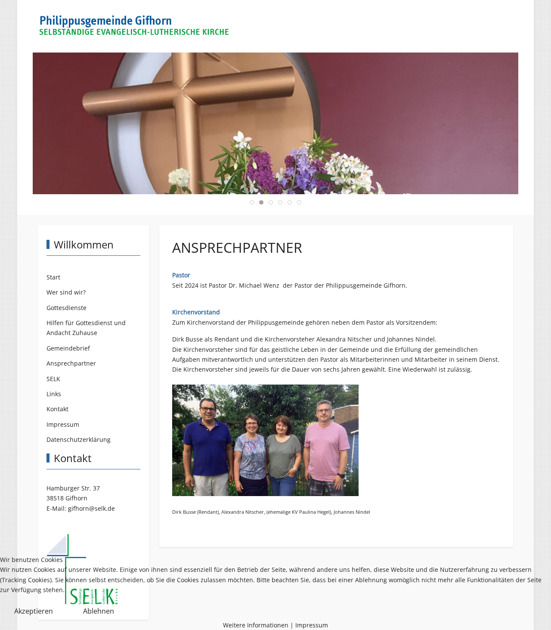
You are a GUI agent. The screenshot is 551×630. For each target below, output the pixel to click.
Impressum (62, 424)
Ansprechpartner (71, 363)
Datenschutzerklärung (78, 439)
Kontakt (57, 409)
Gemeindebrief (68, 348)
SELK (53, 379)
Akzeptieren (33, 611)
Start (53, 277)
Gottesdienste (66, 308)
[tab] (252, 202)
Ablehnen (98, 611)
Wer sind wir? (66, 292)
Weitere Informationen (255, 625)
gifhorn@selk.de (91, 508)
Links (53, 394)
